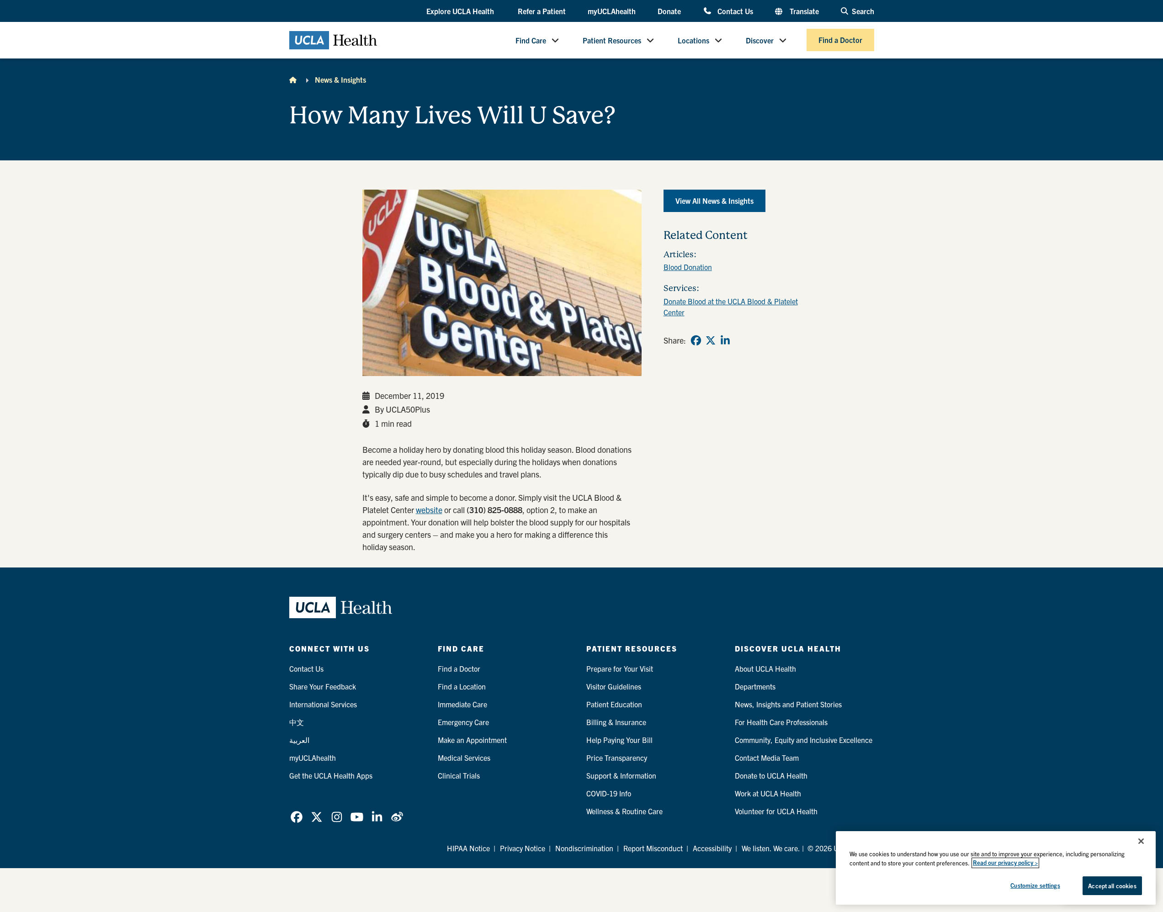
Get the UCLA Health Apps (330, 775)
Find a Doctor (840, 40)
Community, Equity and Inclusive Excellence (803, 739)
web (423, 509)
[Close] (1141, 841)
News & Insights (340, 79)
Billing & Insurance (616, 721)
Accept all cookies (1112, 886)
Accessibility (712, 848)
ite (438, 509)
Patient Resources (612, 40)
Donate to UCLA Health (771, 775)
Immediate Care (462, 704)
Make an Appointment (472, 739)
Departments (755, 686)
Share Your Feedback (322, 686)
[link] (696, 340)
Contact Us (735, 10)
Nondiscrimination (584, 848)
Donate (669, 11)
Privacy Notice (522, 848)
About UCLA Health (765, 668)
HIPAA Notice (468, 848)
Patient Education (614, 704)
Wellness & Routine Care (624, 811)
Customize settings (1035, 885)
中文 (296, 721)
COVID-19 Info (608, 793)
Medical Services (464, 757)
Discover (760, 40)
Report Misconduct (653, 848)
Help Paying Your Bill (619, 739)
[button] (461, 11)
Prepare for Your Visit (619, 668)
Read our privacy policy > (1005, 863)
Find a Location (462, 686)
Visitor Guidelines (613, 686)
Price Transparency (616, 757)
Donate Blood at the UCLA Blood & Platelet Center (731, 307)
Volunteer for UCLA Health (776, 811)
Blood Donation (688, 266)
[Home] (293, 79)
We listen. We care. (771, 848)
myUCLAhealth (612, 11)
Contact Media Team (767, 757)
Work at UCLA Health (768, 793)
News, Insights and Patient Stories (788, 704)
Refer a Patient (542, 11)
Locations (693, 40)
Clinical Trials (459, 775)
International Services (323, 704)
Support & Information (621, 775)
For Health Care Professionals (781, 721)
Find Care (530, 40)
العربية (299, 739)
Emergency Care (463, 721)
